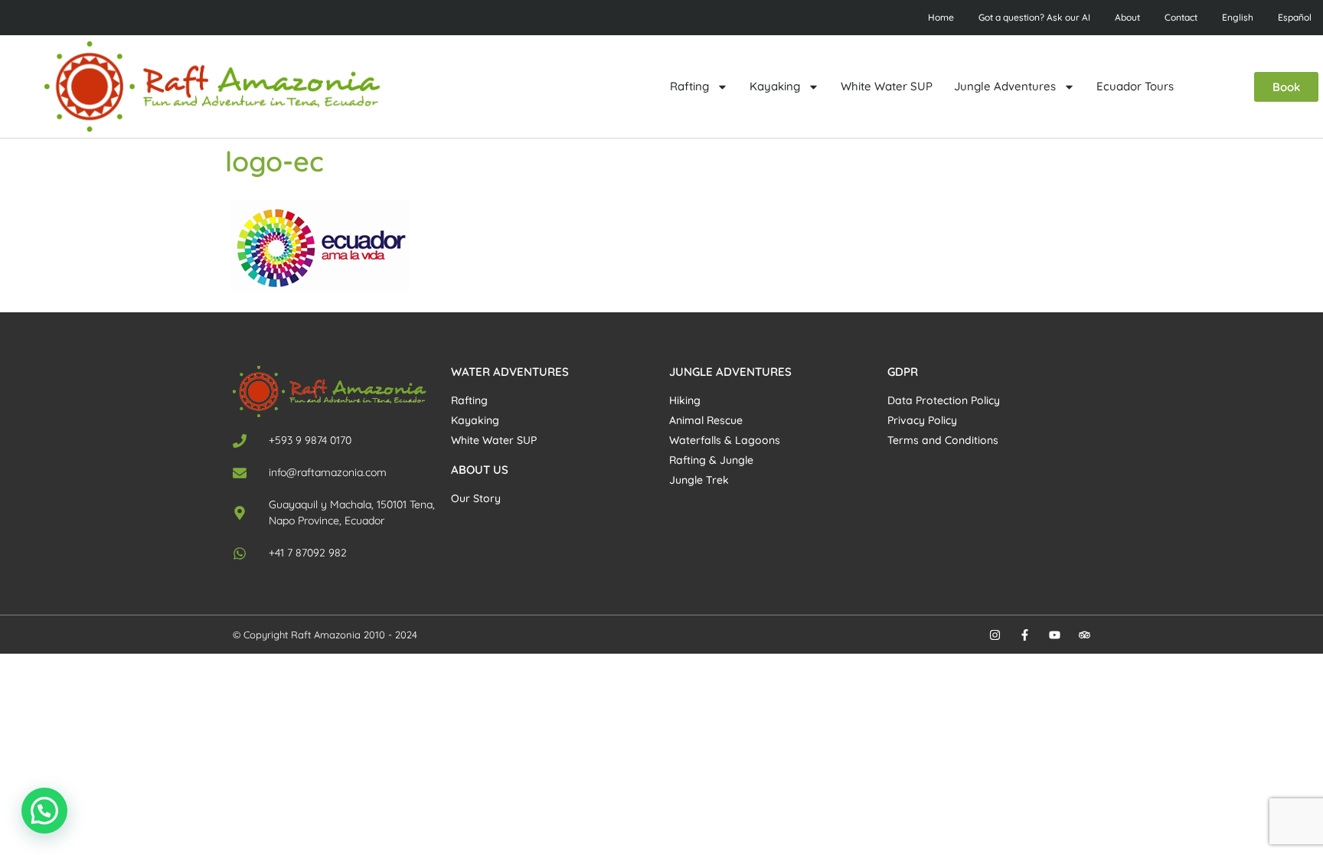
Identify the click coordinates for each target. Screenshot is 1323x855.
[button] (44, 811)
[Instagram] (995, 635)
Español (1295, 17)
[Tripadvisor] (1084, 635)
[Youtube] (1054, 635)
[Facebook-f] (1025, 635)
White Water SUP (887, 86)
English (1237, 17)
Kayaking (775, 86)
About (1127, 17)
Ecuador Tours (1135, 86)
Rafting (689, 86)
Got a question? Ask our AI (1034, 17)
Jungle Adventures (1005, 86)
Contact (1181, 17)
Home (941, 17)
